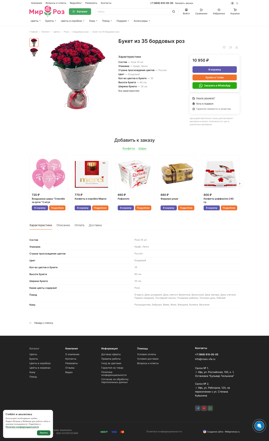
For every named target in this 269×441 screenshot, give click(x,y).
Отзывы (70, 367)
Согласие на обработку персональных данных (114, 381)
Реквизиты (71, 363)
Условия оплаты (146, 354)
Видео (69, 372)
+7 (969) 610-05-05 (161, 3)
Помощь (142, 348)
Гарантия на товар (112, 367)
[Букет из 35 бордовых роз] (76, 74)
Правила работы (111, 358)
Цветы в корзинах (40, 367)
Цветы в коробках (71, 20)
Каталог (34, 348)
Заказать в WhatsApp (217, 85)
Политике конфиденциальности (22, 427)
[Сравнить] (231, 47)
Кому (92, 20)
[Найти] (173, 11)
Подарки (122, 20)
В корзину (214, 69)
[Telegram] (198, 408)
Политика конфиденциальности (114, 373)
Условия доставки (147, 358)
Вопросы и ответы (148, 363)
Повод (106, 20)
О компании (72, 354)
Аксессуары (141, 20)
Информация (109, 348)
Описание (63, 225)
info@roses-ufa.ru (205, 359)
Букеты (49, 20)
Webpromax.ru (232, 431)
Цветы (34, 20)
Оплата (79, 225)
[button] (239, 183)
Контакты (70, 358)
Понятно (44, 433)
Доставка (95, 225)
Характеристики (40, 225)
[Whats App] (210, 408)
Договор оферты (111, 354)
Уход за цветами (111, 363)
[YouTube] (204, 408)
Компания (71, 348)
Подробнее (57, 208)
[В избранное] (224, 47)
